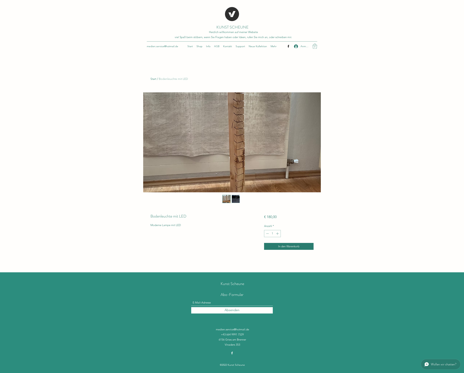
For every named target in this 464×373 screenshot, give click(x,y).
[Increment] (277, 233)
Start (153, 79)
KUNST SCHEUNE (232, 27)
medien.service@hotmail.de (162, 46)
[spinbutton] (272, 233)
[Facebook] (288, 46)
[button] (315, 46)
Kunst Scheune (232, 283)
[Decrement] (267, 233)
